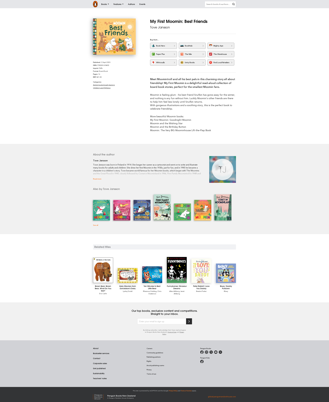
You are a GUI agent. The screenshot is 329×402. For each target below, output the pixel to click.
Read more (97, 179)
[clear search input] (233, 4)
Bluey (226, 291)
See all (95, 225)
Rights (149, 361)
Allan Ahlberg (174, 291)
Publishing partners (154, 357)
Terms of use (151, 374)
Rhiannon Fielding (150, 291)
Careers (149, 348)
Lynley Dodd (127, 291)
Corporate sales (100, 363)
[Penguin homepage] (95, 4)
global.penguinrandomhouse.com (222, 396)
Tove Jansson (160, 27)
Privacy (149, 369)
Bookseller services (101, 353)
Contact (96, 358)
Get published (99, 368)
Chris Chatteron (154, 292)
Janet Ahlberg (179, 292)
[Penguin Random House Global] (100, 396)
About (95, 348)
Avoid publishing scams (155, 365)
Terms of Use (172, 332)
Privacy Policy (173, 391)
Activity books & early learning (104, 85)
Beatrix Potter (201, 291)
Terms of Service (186, 391)
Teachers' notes (100, 378)
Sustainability (98, 373)
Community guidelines (155, 352)
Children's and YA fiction (102, 88)
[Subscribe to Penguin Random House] (189, 321)
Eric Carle (103, 293)
